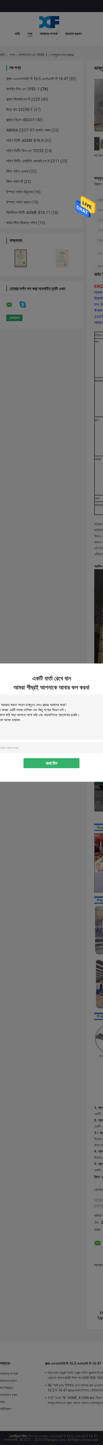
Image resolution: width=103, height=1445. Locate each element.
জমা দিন (51, 763)
